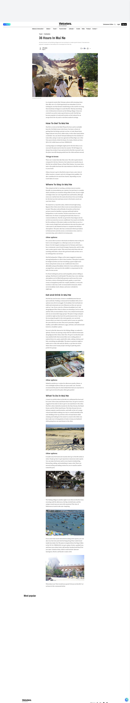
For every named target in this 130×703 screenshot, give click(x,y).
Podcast (88, 29)
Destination (47, 34)
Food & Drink (62, 29)
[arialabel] (65, 364)
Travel (54, 29)
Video (83, 29)
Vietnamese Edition (108, 24)
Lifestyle (71, 29)
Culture (48, 29)
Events (78, 29)
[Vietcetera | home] (27, 700)
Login (118, 24)
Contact (94, 29)
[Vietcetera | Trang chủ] (65, 24)
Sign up (124, 24)
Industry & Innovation (37, 29)
